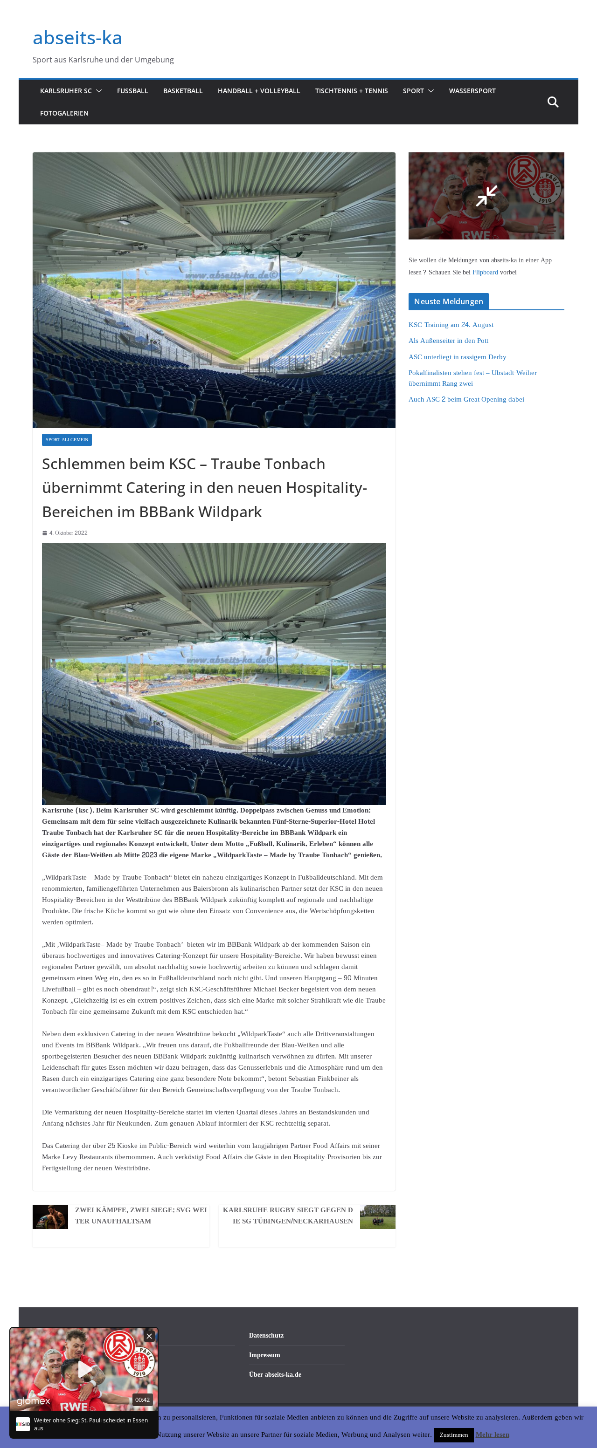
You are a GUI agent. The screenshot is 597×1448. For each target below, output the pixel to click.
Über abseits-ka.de (275, 1374)
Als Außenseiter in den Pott (448, 341)
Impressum (264, 1355)
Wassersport (472, 90)
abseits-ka (78, 37)
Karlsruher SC (66, 90)
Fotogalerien (64, 113)
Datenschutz (266, 1335)
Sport (413, 90)
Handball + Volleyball (259, 90)
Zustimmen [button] (454, 1435)
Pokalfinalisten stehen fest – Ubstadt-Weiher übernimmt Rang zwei (473, 378)
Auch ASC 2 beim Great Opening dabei (466, 399)
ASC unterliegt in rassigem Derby (458, 357)
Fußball (132, 90)
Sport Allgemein (67, 440)
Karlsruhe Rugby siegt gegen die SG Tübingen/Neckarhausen (288, 1216)
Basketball (183, 90)
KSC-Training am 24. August (451, 325)
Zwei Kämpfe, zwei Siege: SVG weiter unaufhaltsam (141, 1216)
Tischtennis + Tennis (351, 90)
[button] (97, 90)
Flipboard (486, 272)
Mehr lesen (492, 1435)
